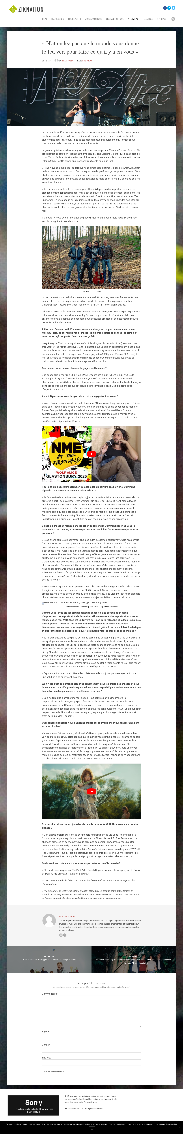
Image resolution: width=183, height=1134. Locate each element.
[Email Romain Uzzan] (61, 935)
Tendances (147, 19)
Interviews (133, 19)
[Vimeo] (173, 8)
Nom (45, 1032)
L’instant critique (115, 19)
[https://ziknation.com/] (64, 935)
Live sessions (57, 19)
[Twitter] (169, 8)
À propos (161, 19)
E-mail (46, 1044)
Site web (46, 1057)
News (44, 19)
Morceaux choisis (93, 19)
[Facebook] (165, 8)
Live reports (74, 19)
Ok (92, 1129)
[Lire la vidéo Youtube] (91, 454)
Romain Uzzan (68, 61)
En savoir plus (90, 1102)
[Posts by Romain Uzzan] (57, 61)
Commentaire (50, 993)
